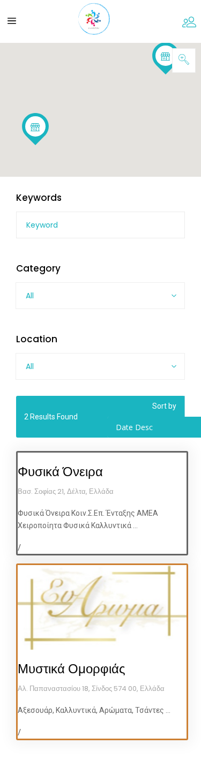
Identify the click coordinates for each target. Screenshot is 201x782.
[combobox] (100, 295)
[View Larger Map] (184, 60)
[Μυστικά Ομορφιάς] (102, 607)
